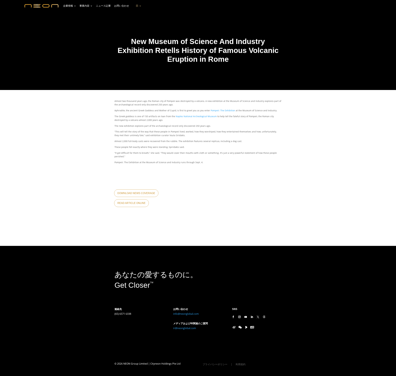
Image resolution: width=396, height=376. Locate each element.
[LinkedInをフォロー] (251, 316)
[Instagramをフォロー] (239, 316)
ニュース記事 (103, 5)
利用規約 (240, 364)
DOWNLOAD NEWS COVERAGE (136, 193)
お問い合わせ (121, 5)
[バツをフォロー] (258, 316)
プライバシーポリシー (215, 364)
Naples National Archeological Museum (196, 116)
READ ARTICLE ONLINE (131, 203)
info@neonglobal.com (186, 313)
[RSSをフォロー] (264, 316)
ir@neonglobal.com (184, 328)
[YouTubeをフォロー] (245, 316)
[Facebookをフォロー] (233, 316)
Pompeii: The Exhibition (223, 110)
